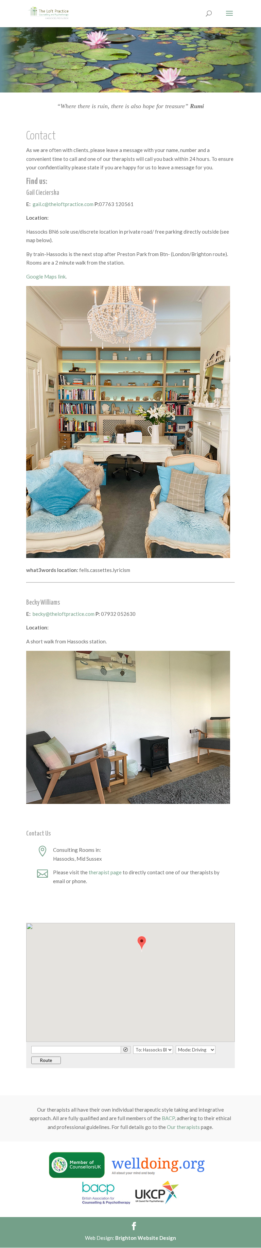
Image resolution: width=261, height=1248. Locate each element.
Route (46, 1060)
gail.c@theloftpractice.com (63, 204)
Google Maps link (46, 276)
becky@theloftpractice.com (63, 614)
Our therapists (183, 1127)
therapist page (105, 872)
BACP (168, 1118)
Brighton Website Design (145, 1238)
